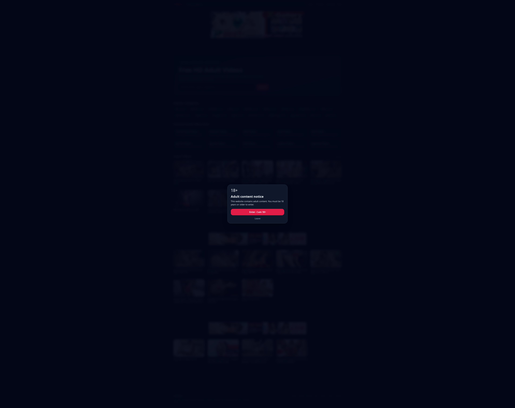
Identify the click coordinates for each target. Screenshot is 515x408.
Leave (257, 218)
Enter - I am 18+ (257, 212)
